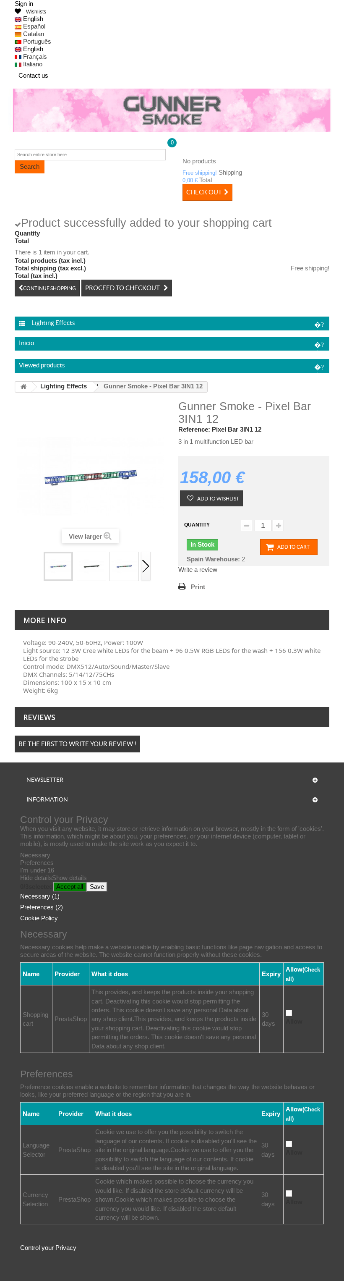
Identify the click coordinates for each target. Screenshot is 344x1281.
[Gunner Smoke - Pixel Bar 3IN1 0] (58, 566)
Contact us (33, 75)
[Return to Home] (23, 387)
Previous (37, 567)
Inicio (26, 342)
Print (198, 586)
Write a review (197, 569)
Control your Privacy (48, 1247)
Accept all (69, 886)
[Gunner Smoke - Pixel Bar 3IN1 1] (91, 566)
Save (97, 886)
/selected (36, 886)
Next (146, 567)
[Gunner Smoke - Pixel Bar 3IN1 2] (124, 566)
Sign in (24, 3)
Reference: (194, 429)
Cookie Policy (39, 918)
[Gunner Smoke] (172, 110)
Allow (294, 1021)
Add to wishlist (217, 498)
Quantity (197, 525)
